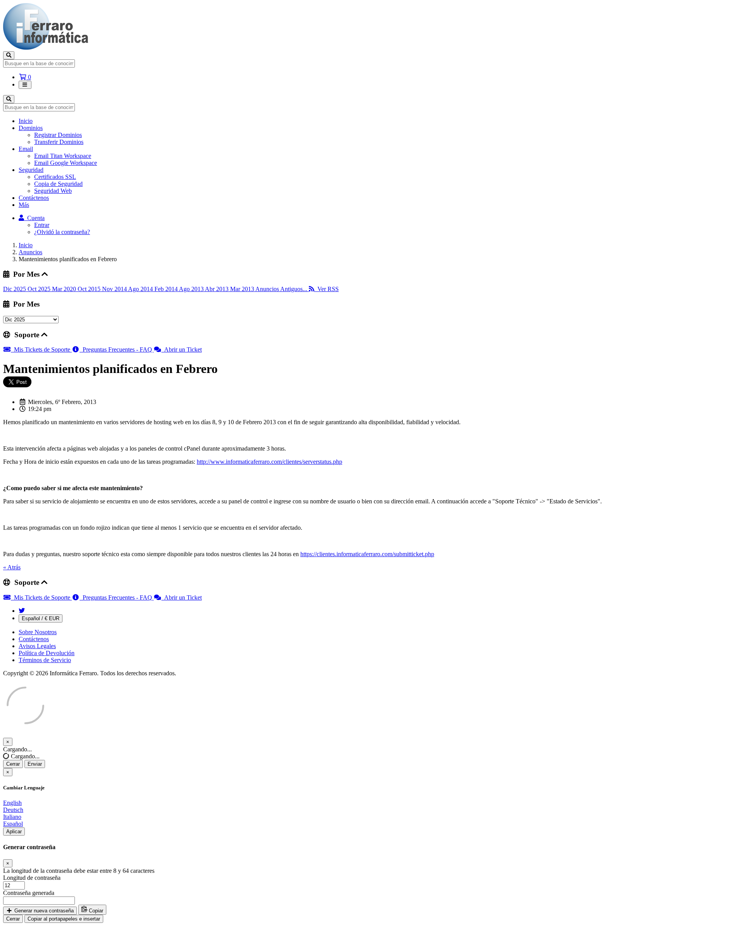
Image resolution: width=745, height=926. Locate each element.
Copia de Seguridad (58, 183)
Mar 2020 (65, 289)
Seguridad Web (53, 190)
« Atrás (12, 567)
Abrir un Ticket (181, 349)
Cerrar (13, 764)
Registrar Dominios (58, 135)
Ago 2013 (192, 289)
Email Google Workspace (65, 163)
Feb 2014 (166, 289)
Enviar (35, 764)
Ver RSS (326, 289)
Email (26, 149)
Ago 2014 (141, 289)
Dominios (31, 128)
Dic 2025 (15, 289)
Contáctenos (34, 197)
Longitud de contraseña (32, 877)
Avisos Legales (37, 646)
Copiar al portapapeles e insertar (64, 919)
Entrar (41, 225)
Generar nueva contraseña (43, 911)
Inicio (26, 121)
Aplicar (14, 831)
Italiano (12, 816)
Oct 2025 (40, 289)
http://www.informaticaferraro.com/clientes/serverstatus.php (269, 461)
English (12, 802)
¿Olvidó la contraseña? (62, 232)
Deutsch (13, 809)
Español (13, 823)
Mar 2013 (242, 289)
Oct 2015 (90, 289)
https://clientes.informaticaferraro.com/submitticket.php (367, 554)
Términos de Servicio (45, 660)
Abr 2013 (217, 289)
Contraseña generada (28, 893)
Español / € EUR (40, 618)
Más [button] (24, 204)
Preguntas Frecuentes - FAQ (117, 349)
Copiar (95, 911)
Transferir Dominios (58, 142)
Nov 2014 (115, 289)
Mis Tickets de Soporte (41, 349)
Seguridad (31, 169)
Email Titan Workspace (62, 156)
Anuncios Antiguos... (282, 289)
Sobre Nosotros (38, 632)
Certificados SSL (55, 176)
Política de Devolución (46, 653)
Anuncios (30, 252)
